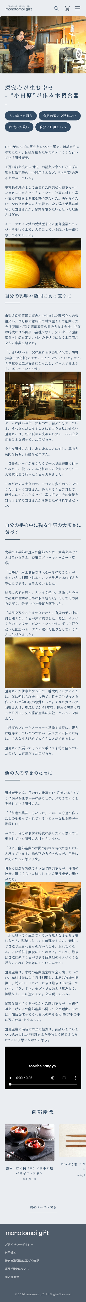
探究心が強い (19, 126)
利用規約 (10, 1252)
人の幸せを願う (20, 115)
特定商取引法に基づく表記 (22, 1261)
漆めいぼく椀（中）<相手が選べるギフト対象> (29, 1170)
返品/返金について (17, 1269)
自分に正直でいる (53, 126)
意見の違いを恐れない (59, 115)
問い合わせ (12, 1277)
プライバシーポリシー (19, 1244)
